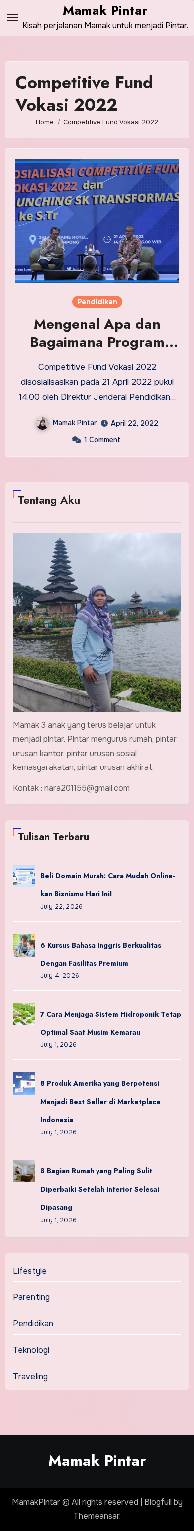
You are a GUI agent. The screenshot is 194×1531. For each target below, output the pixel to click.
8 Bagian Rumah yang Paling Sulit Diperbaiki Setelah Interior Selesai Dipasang (99, 1189)
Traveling (30, 1376)
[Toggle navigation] (13, 18)
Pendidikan (97, 301)
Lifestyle (30, 1271)
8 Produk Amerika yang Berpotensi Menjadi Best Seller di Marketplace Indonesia (100, 1101)
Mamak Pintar (105, 10)
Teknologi (31, 1350)
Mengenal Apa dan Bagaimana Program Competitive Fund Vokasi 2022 (97, 351)
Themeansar (96, 1516)
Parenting (31, 1297)
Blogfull (158, 1502)
